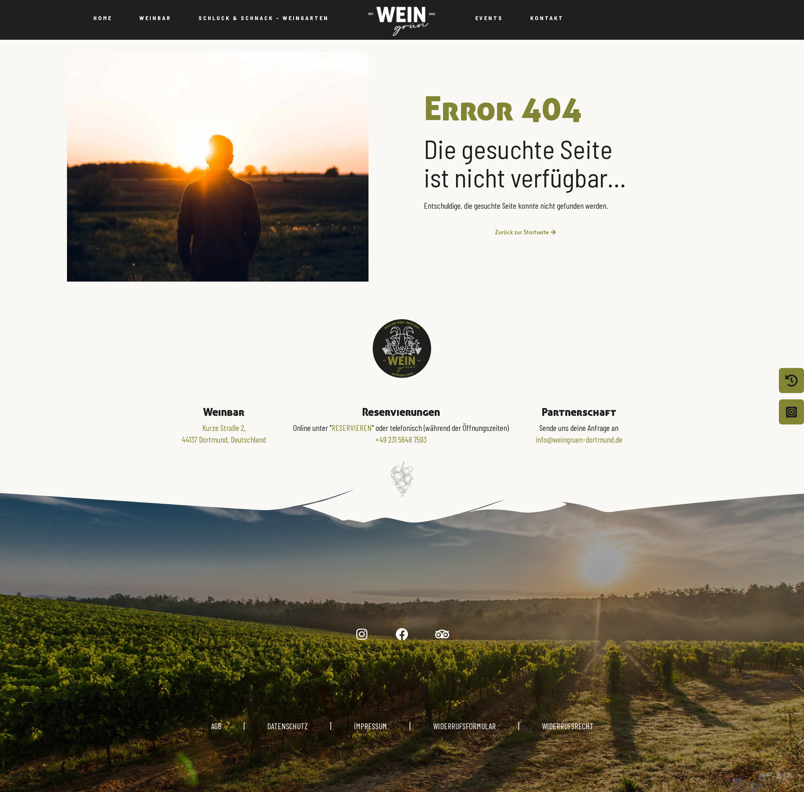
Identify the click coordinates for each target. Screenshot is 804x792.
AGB (227, 726)
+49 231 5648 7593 (401, 439)
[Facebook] (402, 634)
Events (489, 17)
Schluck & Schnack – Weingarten (263, 17)
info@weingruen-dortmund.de (579, 439)
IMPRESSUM (370, 726)
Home (102, 17)
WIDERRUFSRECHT (567, 726)
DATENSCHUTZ (287, 726)
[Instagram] (362, 634)
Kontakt (547, 17)
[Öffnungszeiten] (791, 380)
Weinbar (155, 17)
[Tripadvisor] (442, 634)
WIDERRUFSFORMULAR (464, 726)
